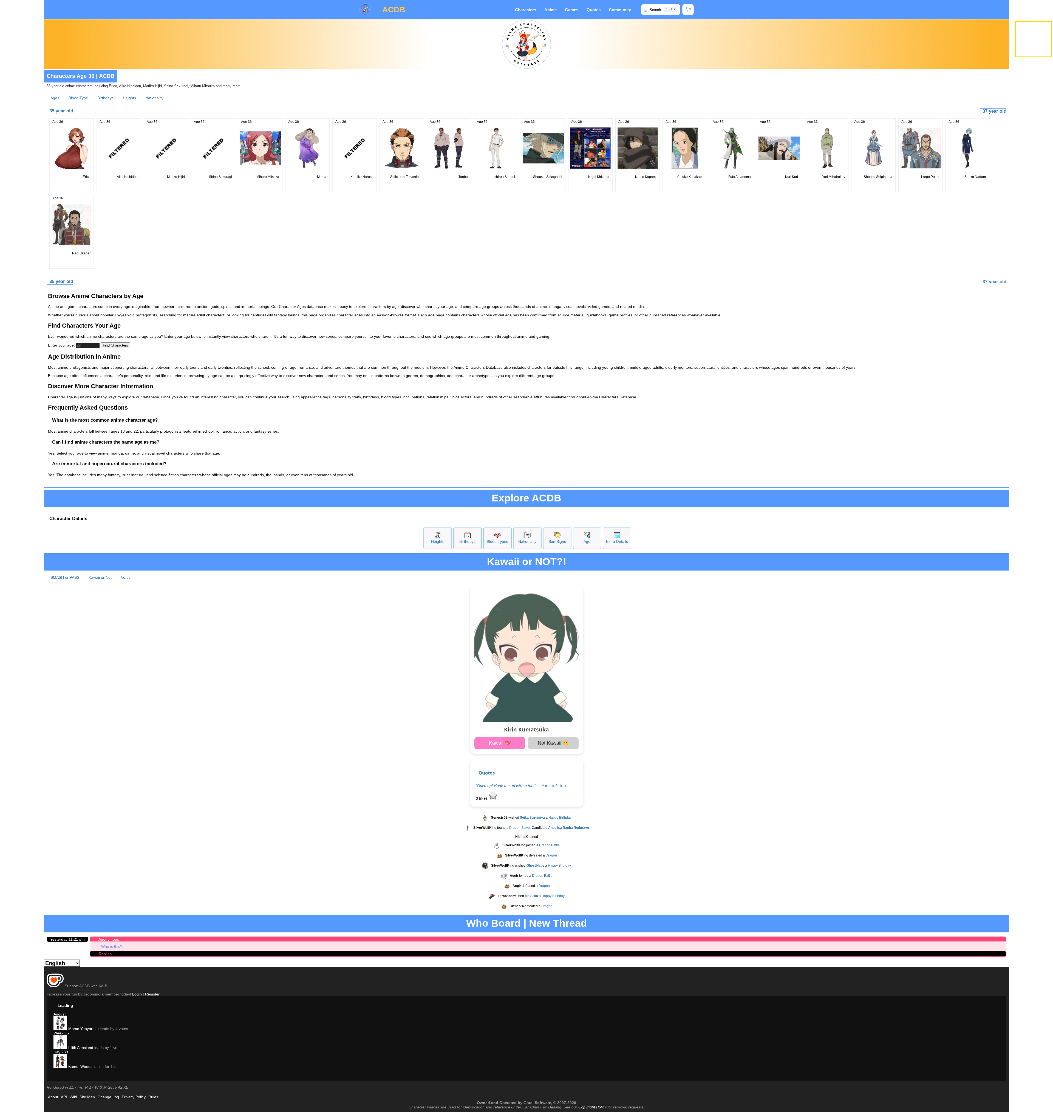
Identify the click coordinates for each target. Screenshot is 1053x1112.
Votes (126, 577)
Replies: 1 (107, 954)
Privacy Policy (134, 1097)
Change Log (108, 1097)
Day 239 (60, 1052)
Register (152, 994)
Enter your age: (62, 345)
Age (587, 541)
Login (137, 994)
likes (482, 798)
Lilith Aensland (80, 1047)
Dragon (551, 856)
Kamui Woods (79, 1066)
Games (571, 9)
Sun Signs (557, 541)
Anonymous (108, 939)
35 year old (61, 111)
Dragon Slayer (520, 828)
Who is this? (111, 946)
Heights (129, 98)
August (59, 1014)
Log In (688, 10)
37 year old (994, 111)
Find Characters (115, 345)
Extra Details (617, 541)
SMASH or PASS (64, 577)
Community (620, 9)
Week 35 (61, 1033)
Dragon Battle (549, 845)
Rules (153, 1097)
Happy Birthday (559, 818)
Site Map (87, 1097)
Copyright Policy (592, 1107)
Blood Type (78, 98)
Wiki (73, 1097)
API (64, 1097)
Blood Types (497, 541)
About (53, 1097)
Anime (550, 9)
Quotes (594, 9)
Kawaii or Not (100, 577)
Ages (54, 98)
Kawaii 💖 (500, 743)
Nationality (154, 98)
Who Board (493, 923)
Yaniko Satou (554, 785)
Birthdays (105, 98)
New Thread (558, 923)
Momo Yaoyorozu (83, 1028)
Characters (525, 9)
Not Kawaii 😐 (553, 743)
